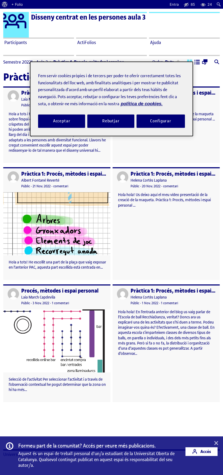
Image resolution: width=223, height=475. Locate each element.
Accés (205, 451)
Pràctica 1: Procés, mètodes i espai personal (72, 174)
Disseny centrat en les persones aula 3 (88, 17)
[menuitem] (5, 4)
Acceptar (61, 121)
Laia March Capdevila (38, 297)
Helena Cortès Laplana (149, 180)
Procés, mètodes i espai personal (59, 291)
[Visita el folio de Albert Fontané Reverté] (13, 177)
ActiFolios (86, 42)
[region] (111, 98)
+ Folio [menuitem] (17, 4)
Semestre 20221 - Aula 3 (25, 62)
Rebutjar (111, 121)
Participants (15, 42)
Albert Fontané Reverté (40, 180)
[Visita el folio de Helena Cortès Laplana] (122, 177)
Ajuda (155, 42)
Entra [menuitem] (174, 4)
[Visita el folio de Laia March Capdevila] (13, 96)
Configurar (160, 121)
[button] (197, 63)
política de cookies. (142, 103)
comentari (60, 186)
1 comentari (60, 303)
